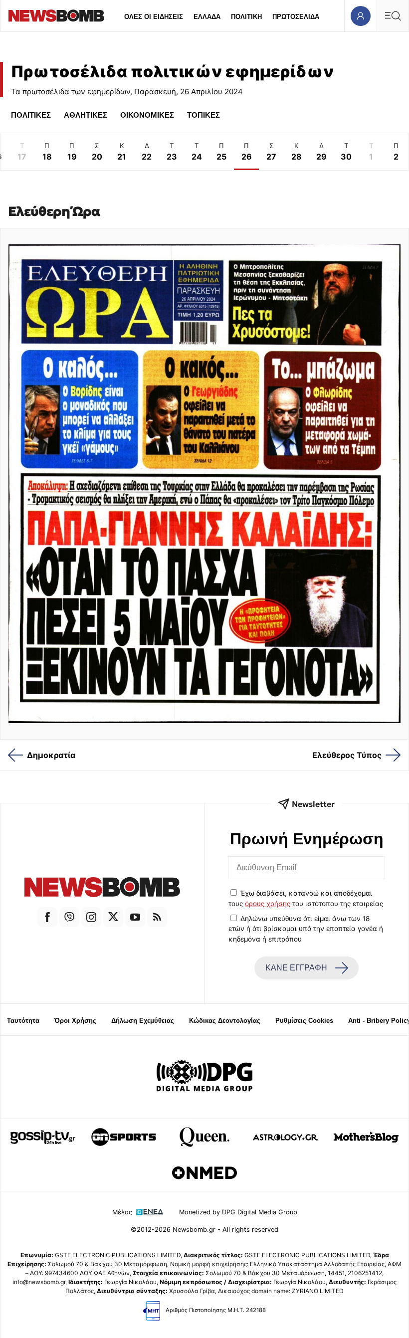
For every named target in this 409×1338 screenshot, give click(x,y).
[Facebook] (47, 917)
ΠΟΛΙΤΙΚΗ (246, 16)
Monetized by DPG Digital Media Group (238, 1212)
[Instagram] (91, 917)
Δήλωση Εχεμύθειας (142, 1020)
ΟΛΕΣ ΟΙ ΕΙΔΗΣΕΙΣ (153, 16)
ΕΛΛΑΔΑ (207, 16)
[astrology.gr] (285, 1137)
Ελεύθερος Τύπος (347, 755)
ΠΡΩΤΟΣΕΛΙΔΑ (295, 16)
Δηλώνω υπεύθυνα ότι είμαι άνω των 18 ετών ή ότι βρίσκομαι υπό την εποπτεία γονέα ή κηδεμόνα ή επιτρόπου (305, 929)
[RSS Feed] (157, 917)
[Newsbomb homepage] (56, 15)
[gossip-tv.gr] (42, 1137)
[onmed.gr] (204, 1173)
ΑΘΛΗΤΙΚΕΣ (85, 115)
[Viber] (69, 917)
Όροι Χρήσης (75, 1020)
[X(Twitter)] (113, 917)
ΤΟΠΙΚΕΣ (203, 115)
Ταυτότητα (23, 1020)
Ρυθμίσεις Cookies (304, 1020)
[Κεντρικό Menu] (393, 15)
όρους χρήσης (267, 904)
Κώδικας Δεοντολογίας (224, 1020)
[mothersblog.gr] (366, 1137)
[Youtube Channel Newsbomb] (135, 917)
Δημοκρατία (51, 755)
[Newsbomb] (102, 888)
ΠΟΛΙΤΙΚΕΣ (31, 115)
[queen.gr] (204, 1137)
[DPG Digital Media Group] (204, 1077)
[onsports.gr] (123, 1137)
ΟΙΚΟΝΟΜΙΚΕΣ (147, 115)
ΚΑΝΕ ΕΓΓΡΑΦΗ (296, 967)
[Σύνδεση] (360, 15)
